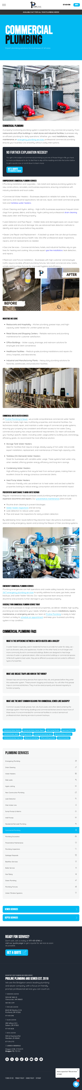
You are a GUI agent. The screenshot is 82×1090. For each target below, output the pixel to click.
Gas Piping (9, 874)
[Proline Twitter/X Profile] (12, 1059)
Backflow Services (11, 862)
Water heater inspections (17, 508)
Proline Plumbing (53, 614)
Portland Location (12, 1007)
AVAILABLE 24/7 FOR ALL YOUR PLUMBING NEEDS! (41, 12)
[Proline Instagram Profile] (17, 1059)
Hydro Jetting (10, 786)
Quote (76, 5)
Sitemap (38, 1078)
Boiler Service (10, 868)
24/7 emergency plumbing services (18, 592)
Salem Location (11, 1020)
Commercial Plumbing (12, 830)
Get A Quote (14, 169)
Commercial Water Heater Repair (33, 730)
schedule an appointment (32, 617)
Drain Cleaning (10, 767)
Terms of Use (9, 1078)
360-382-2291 (9, 1003)
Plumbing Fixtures (11, 887)
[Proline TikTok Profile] (21, 1059)
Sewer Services (11, 909)
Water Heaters (10, 774)
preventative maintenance (47, 498)
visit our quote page (14, 943)
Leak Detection (10, 799)
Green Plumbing (10, 880)
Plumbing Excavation (12, 836)
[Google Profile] (7, 1059)
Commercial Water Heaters (12, 730)
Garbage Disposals (11, 855)
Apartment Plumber (68, 730)
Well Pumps (9, 818)
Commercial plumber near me (13, 738)
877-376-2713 (9, 1041)
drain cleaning (70, 212)
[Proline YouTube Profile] (31, 1059)
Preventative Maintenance (14, 843)
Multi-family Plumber (53, 730)
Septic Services (11, 917)
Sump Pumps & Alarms (13, 811)
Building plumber (26, 734)
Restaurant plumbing (31, 738)
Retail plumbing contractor (63, 734)
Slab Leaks (9, 780)
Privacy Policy (19, 1078)
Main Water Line (11, 805)
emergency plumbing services (30, 139)
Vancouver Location (13, 994)
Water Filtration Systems (13, 893)
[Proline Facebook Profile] (26, 1059)
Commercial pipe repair (11, 734)
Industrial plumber (63, 738)
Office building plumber (48, 738)
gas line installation (54, 250)
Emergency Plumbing (12, 761)
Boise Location (11, 1033)
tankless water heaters (21, 203)
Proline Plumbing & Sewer (16, 419)
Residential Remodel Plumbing (15, 824)
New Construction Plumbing (14, 793)
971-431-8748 (66, 5)
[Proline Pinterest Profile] (41, 1059)
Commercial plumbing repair (43, 734)
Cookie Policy (30, 1078)
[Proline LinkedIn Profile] (36, 1059)
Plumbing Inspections (12, 849)
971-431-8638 (9, 1028)
